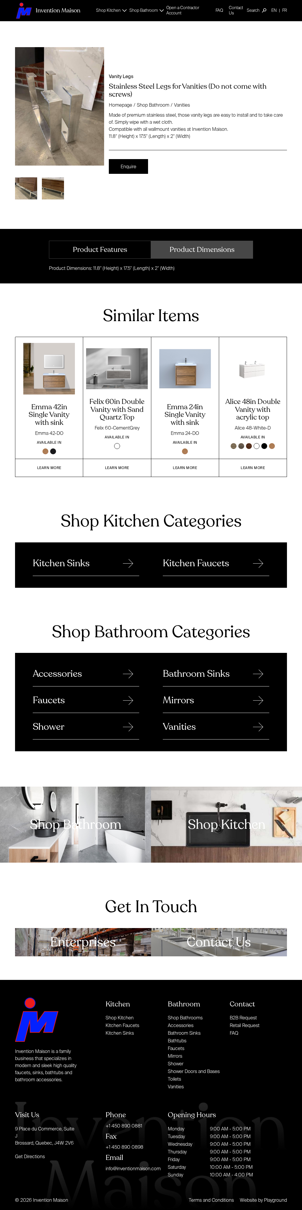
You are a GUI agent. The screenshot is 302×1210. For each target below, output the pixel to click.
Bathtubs (177, 1040)
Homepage (120, 105)
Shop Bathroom (153, 105)
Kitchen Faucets (122, 1025)
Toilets (174, 1079)
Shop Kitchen (120, 1017)
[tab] (100, 250)
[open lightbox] (59, 106)
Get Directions (30, 1156)
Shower (175, 1063)
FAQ (219, 10)
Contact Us (236, 10)
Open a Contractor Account (182, 10)
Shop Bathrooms (185, 1017)
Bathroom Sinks (184, 1033)
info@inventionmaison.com (133, 1168)
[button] (110, 10)
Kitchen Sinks (120, 1033)
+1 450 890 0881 (124, 1125)
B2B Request (243, 1017)
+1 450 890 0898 (124, 1147)
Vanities (182, 105)
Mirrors (175, 1056)
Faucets (176, 1048)
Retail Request (245, 1025)
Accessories (180, 1025)
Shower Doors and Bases (194, 1071)
